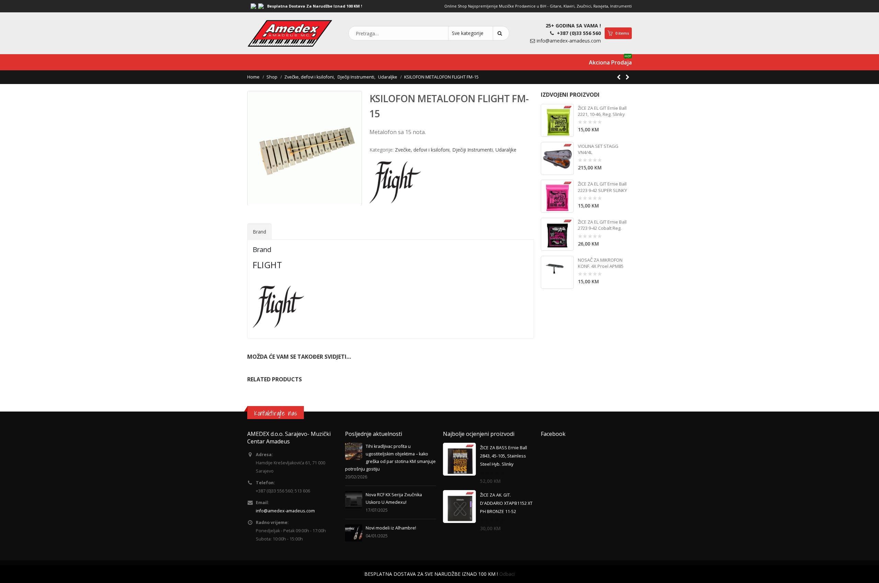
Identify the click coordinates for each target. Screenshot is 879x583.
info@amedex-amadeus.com (569, 40)
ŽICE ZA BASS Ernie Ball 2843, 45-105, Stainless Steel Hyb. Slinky (503, 456)
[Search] (501, 33)
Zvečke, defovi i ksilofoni (422, 149)
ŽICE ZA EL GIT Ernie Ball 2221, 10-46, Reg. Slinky (602, 111)
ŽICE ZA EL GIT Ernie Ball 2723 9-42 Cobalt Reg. (602, 225)
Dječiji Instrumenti (472, 149)
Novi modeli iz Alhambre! (391, 528)
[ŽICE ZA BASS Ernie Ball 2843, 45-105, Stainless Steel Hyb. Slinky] (459, 459)
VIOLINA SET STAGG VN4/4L (598, 149)
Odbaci (507, 574)
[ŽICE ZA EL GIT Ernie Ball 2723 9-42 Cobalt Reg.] (557, 234)
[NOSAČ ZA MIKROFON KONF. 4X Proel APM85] (557, 272)
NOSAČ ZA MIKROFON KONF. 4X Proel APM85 (601, 263)
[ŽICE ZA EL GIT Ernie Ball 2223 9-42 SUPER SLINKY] (557, 196)
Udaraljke (505, 149)
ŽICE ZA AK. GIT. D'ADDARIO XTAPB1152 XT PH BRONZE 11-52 (506, 503)
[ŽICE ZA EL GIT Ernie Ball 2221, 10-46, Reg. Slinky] (557, 120)
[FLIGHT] (395, 182)
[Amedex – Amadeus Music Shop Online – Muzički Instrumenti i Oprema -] (290, 33)
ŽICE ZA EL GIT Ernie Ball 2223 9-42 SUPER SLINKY (602, 187)
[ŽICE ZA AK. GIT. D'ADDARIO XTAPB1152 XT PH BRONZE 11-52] (459, 506)
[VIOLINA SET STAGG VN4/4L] (557, 158)
